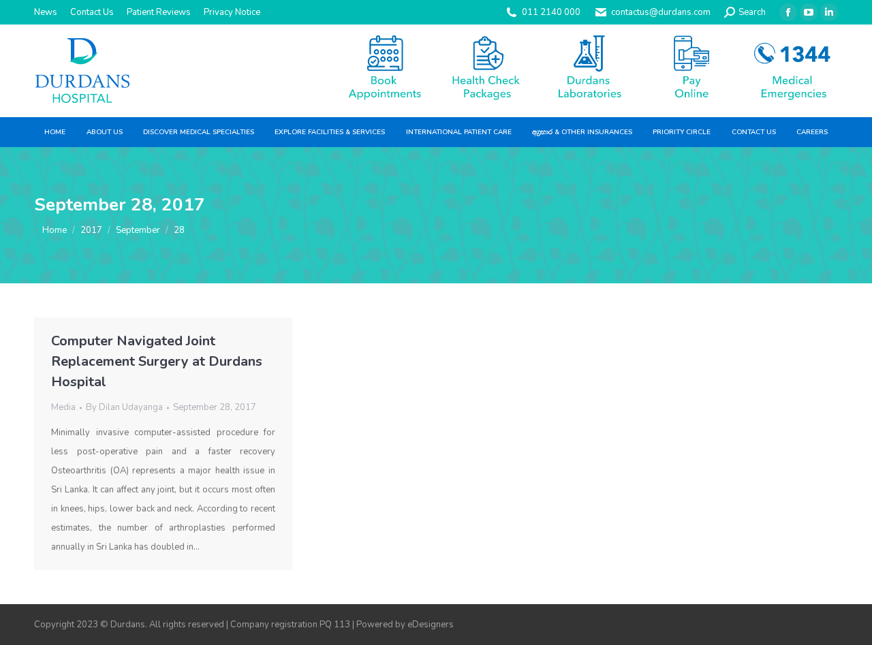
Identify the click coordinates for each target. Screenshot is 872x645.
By (124, 407)
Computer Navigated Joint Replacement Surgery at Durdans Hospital (156, 361)
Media (63, 407)
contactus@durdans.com (661, 12)
